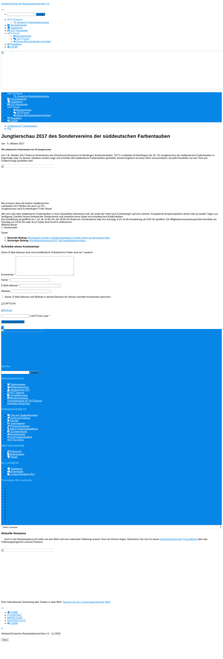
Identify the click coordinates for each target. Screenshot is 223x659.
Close (4, 640)
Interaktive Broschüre (18, 403)
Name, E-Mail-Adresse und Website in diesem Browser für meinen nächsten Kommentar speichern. (58, 297)
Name (5, 280)
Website (5, 291)
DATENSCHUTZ (16, 620)
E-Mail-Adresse (10, 285)
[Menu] (2, 9)
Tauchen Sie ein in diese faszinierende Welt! (86, 602)
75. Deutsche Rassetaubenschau (31, 22)
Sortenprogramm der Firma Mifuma (178, 539)
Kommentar (8, 274)
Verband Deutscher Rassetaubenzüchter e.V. (25, 3)
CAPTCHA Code (39, 316)
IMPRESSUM (14, 618)
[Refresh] (6, 310)
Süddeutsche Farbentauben (22, 126)
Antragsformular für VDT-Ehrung (24, 401)
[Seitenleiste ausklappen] (2, 327)
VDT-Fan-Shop (15, 440)
